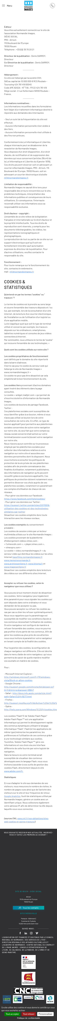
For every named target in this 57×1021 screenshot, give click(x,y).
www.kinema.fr (35, 563)
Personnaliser (45, 1014)
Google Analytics (12, 796)
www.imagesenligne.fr (15, 566)
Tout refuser (28, 1014)
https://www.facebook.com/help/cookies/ (24, 498)
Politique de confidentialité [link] (28, 1018)
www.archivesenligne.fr (15, 563)
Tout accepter (12, 1014)
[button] (7, 5)
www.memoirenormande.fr (17, 560)
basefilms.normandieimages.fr (27, 557)
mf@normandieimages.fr (16, 177)
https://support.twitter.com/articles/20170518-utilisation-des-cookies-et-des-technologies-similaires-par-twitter (27, 508)
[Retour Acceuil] (28, 5)
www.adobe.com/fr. (13, 771)
